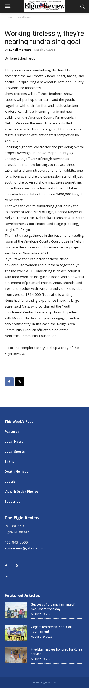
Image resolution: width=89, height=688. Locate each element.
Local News (24, 17)
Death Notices (16, 471)
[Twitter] (19, 562)
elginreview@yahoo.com (24, 548)
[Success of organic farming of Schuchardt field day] (16, 610)
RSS (7, 577)
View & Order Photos (22, 491)
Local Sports (15, 451)
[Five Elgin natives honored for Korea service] (16, 655)
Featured (12, 431)
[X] (19, 381)
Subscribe (13, 501)
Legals (10, 481)
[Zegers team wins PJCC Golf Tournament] (16, 633)
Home (9, 17)
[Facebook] (9, 381)
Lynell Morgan (20, 49)
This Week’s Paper (20, 421)
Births (9, 461)
